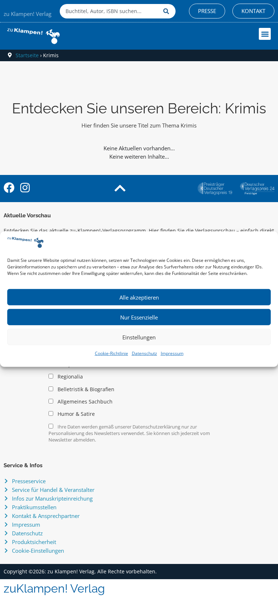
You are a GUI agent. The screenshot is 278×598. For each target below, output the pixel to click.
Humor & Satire (75, 414)
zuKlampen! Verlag (54, 588)
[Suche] (168, 11)
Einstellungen (139, 337)
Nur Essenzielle (139, 317)
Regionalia (69, 376)
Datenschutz (144, 353)
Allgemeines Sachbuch (84, 401)
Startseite (27, 55)
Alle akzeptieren (139, 297)
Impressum (172, 353)
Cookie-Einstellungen (38, 550)
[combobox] (110, 11)
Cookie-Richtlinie (111, 353)
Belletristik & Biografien (85, 389)
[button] (265, 34)
